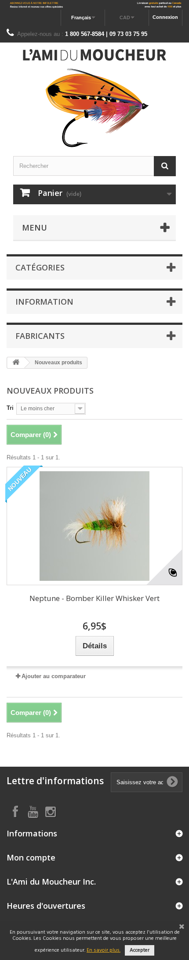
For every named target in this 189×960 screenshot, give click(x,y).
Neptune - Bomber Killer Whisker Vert (94, 598)
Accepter (139, 950)
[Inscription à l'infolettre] (94, 5)
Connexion (165, 17)
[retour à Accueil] (15, 362)
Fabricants (40, 336)
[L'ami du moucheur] (94, 98)
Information (44, 301)
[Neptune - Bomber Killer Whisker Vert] (94, 526)
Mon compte (31, 857)
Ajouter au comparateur (54, 676)
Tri (10, 408)
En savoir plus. (103, 950)
